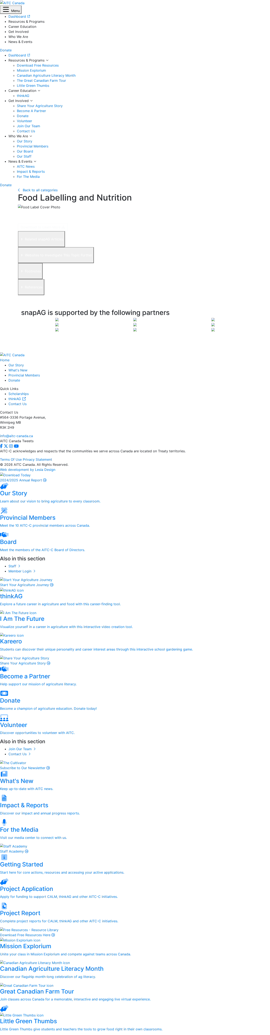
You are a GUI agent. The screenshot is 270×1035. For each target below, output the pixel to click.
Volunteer (24, 121)
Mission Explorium (31, 70)
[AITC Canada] (12, 2)
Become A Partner (31, 111)
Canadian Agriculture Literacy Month (46, 75)
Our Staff (24, 156)
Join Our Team (28, 126)
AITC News (26, 166)
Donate (22, 116)
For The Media (28, 176)
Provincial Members (32, 146)
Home (4, 360)
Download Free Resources (38, 65)
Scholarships (18, 394)
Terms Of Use (11, 459)
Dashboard (17, 55)
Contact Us (26, 131)
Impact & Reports (31, 171)
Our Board (25, 151)
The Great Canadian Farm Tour (41, 80)
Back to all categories (40, 190)
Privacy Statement (37, 459)
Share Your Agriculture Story (40, 106)
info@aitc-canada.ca (16, 436)
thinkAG (23, 96)
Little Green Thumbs (33, 85)
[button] (11, 9)
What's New (17, 370)
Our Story (24, 141)
